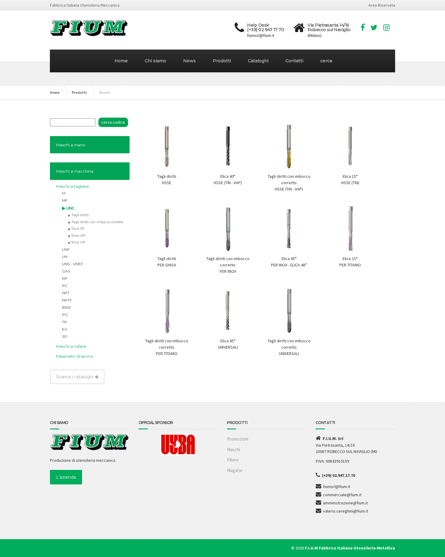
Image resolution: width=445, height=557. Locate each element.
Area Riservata (381, 5)
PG (65, 314)
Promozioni (237, 439)
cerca (326, 61)
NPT (66, 293)
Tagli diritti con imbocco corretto (97, 222)
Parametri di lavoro (74, 356)
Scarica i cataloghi (75, 376)
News (189, 61)
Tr (64, 322)
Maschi (233, 449)
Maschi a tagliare (72, 186)
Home (121, 61)
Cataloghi (258, 61)
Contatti (294, 61)
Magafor (235, 470)
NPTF (67, 300)
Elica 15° (77, 228)
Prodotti (222, 61)
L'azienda (66, 477)
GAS (66, 271)
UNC (70, 208)
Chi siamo (155, 61)
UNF (66, 249)
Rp (65, 278)
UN (65, 256)
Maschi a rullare (71, 346)
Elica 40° (78, 235)
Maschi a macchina (74, 171)
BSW (66, 307)
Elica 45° (78, 242)
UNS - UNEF (72, 264)
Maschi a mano (70, 144)
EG (65, 329)
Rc (65, 285)
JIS (64, 336)
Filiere (233, 460)
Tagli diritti (80, 215)
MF (65, 200)
